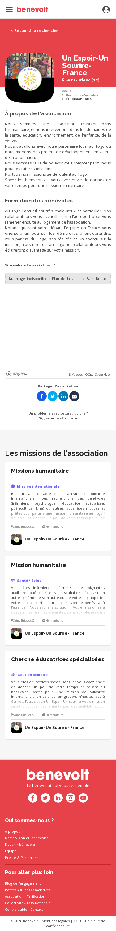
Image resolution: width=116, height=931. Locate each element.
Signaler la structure (58, 418)
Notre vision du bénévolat (26, 838)
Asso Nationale (39, 903)
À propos (12, 831)
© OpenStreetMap (97, 375)
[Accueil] (27, 9)
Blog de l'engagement (23, 883)
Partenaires (30, 857)
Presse (10, 857)
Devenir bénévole (20, 844)
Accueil (68, 91)
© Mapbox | (77, 375)
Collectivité (14, 903)
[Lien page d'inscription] (106, 10)
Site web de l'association (28, 265)
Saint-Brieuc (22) (81, 80)
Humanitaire (80, 99)
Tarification (36, 896)
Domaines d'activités (82, 95)
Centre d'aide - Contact (24, 909)
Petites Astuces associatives (27, 889)
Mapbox (16, 374)
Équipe (10, 851)
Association (14, 896)
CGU (77, 921)
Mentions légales (56, 921)
